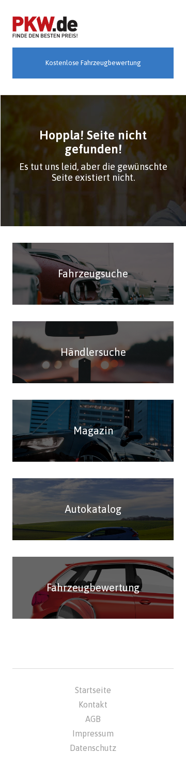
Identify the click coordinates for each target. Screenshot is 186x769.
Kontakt (93, 704)
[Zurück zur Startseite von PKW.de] (45, 28)
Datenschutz (93, 747)
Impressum (93, 733)
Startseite (93, 690)
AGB (93, 719)
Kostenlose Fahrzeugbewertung (93, 63)
